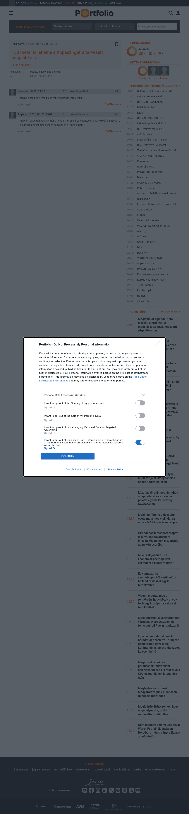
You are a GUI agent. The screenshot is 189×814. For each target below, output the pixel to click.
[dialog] (94, 407)
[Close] (158, 344)
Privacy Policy (115, 469)
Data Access (94, 469)
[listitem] (94, 395)
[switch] (140, 402)
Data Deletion (74, 469)
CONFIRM (68, 456)
